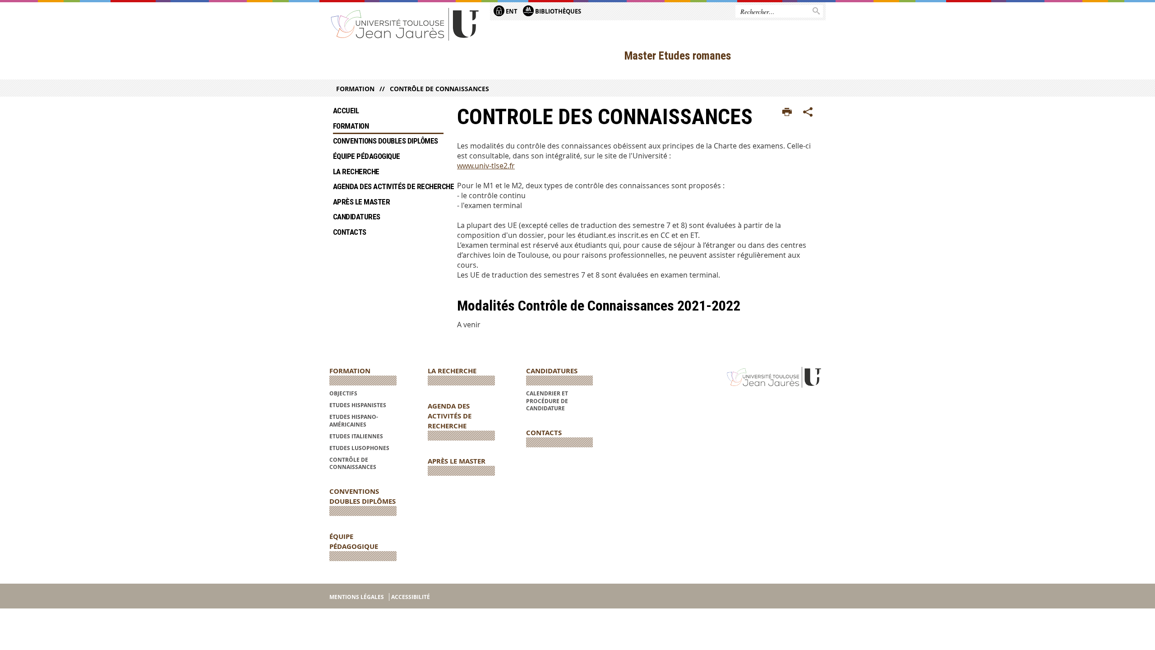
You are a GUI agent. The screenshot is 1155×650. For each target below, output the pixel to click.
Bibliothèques (557, 11)
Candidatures (356, 216)
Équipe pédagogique (366, 156)
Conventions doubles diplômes (385, 140)
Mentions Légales (356, 597)
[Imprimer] (787, 112)
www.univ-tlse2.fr (486, 166)
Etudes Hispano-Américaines (353, 420)
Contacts (349, 232)
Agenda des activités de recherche (388, 186)
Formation (355, 88)
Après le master (362, 201)
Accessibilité (410, 597)
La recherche (357, 171)
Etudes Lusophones (359, 448)
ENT (510, 11)
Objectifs (343, 393)
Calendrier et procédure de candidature (547, 401)
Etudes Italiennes (356, 436)
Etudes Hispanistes (357, 405)
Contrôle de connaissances (439, 88)
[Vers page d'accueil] (405, 24)
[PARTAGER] (808, 112)
